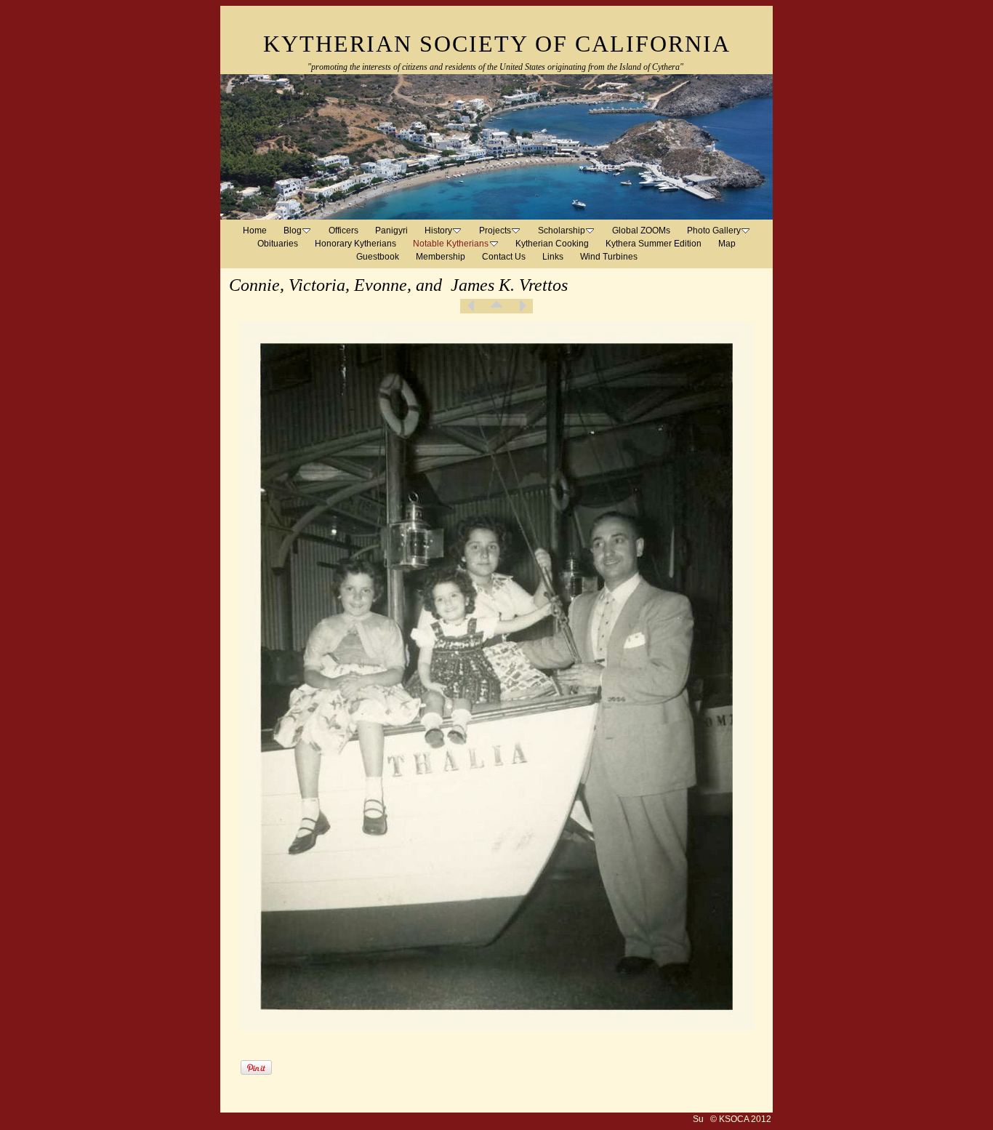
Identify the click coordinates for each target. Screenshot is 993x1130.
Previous (471, 306)
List (496, 306)
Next (522, 306)
